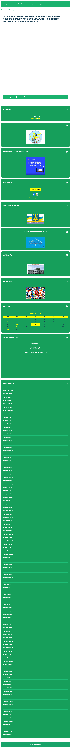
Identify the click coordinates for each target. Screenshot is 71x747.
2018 (9, 10)
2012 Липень (7, 437)
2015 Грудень (8, 544)
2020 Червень (8, 698)
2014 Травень (8, 504)
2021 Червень (8, 731)
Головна (3, 10)
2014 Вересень (8, 511)
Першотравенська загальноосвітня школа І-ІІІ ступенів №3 (26, 4)
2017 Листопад (8, 614)
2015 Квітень (8, 524)
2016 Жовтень (8, 574)
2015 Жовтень (8, 537)
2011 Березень (8, 397)
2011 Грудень (8, 414)
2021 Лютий (7, 718)
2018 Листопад (8, 648)
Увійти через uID (35, 189)
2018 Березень (8, 628)
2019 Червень (8, 671)
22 (35, 327)
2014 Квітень (8, 501)
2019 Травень (8, 668)
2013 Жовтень (8, 480)
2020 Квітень (8, 691)
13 (17, 324)
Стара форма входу (35, 198)
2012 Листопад (8, 450)
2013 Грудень (8, 487)
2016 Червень (8, 564)
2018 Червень (8, 638)
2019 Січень (7, 654)
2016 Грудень (8, 581)
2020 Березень (8, 688)
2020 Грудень (8, 711)
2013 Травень (8, 470)
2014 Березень (8, 497)
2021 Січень (7, 714)
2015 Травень (8, 527)
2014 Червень (8, 507)
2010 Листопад (8, 390)
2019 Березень (8, 661)
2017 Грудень (8, 618)
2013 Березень (8, 464)
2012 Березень (8, 424)
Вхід (39, 118)
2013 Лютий (7, 460)
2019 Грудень (8, 678)
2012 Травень (8, 430)
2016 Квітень (8, 557)
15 (35, 324)
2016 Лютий (7, 551)
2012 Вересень (8, 444)
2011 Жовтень (8, 407)
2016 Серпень (8, 567)
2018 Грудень (8, 651)
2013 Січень (7, 457)
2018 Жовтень (8, 644)
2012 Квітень (8, 427)
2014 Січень (7, 491)
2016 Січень (7, 547)
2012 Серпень (8, 440)
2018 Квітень (8, 631)
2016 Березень (8, 554)
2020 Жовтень (8, 708)
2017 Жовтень (8, 611)
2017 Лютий (7, 587)
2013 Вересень (8, 477)
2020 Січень (7, 681)
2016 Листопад (8, 577)
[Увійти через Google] (37, 194)
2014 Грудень (8, 521)
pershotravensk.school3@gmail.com (36, 352)
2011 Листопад (8, 410)
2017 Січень (7, 584)
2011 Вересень (8, 404)
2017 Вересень (8, 607)
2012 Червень (8, 434)
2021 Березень (8, 721)
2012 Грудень (8, 454)
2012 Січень (7, 417)
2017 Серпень (8, 604)
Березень (14, 10)
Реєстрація (34, 118)
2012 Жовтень (8, 447)
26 (8, 329)
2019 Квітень (8, 664)
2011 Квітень (7, 400)
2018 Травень (8, 634)
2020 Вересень (8, 704)
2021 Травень (8, 728)
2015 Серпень (8, 531)
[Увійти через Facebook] (34, 194)
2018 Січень (7, 621)
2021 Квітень (8, 724)
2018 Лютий (7, 624)
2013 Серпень (8, 474)
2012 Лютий (7, 420)
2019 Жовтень (8, 674)
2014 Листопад (8, 517)
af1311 (13, 97)
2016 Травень (8, 561)
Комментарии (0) (30, 97)
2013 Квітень (8, 467)
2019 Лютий (7, 658)
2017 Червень (8, 601)
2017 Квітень (7, 594)
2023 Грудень (8, 734)
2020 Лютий (7, 684)
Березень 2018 (35, 313)
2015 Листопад (8, 541)
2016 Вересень (8, 571)
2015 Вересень (8, 534)
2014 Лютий (7, 494)
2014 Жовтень (8, 514)
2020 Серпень (8, 701)
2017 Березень (8, 591)
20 (17, 327)
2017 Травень (8, 597)
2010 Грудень (8, 394)
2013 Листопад (8, 484)
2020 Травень (8, 694)
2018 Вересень (8, 641)
